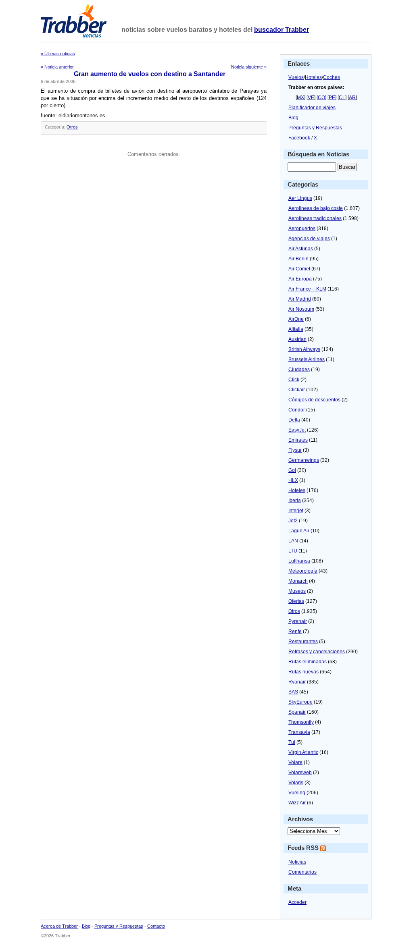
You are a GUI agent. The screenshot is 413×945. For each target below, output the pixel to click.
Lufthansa (299, 561)
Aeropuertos (301, 228)
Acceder (297, 902)
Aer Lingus (300, 198)
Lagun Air (298, 531)
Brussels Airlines (306, 359)
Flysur (295, 450)
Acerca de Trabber (59, 926)
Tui (291, 742)
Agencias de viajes (309, 238)
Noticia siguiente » (249, 66)
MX (300, 97)
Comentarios (302, 872)
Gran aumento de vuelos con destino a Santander (149, 74)
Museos (297, 591)
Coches (331, 77)
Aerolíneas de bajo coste (315, 208)
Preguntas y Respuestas (315, 128)
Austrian (297, 339)
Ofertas (296, 601)
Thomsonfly (301, 722)
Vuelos (296, 77)
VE (311, 97)
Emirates (298, 440)
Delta (294, 420)
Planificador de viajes (312, 107)
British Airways (304, 349)
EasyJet (297, 430)
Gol (292, 470)
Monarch (298, 581)
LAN (293, 541)
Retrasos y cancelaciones (316, 651)
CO (321, 97)
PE (332, 97)
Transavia (299, 732)
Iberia (294, 500)
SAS (293, 692)
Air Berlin (298, 259)
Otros (72, 127)
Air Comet (299, 269)
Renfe (295, 631)
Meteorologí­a (302, 571)
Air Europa (300, 279)
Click (293, 379)
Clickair (296, 390)
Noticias (297, 862)
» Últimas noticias (58, 53)
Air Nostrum (301, 309)
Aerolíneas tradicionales (315, 218)
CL (342, 97)
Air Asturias (300, 248)
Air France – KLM (307, 289)
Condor (296, 410)
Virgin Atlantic (303, 752)
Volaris (295, 782)
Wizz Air (297, 803)
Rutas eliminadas (307, 662)
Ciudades (299, 369)
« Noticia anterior (57, 66)
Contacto (156, 926)
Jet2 (293, 520)
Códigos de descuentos (314, 400)
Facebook (299, 138)
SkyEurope (300, 702)
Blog (293, 117)
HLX (293, 480)
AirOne (296, 319)
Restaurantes (303, 641)
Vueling (296, 792)
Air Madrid (299, 299)
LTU (292, 551)
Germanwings (303, 460)
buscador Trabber (281, 29)
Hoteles (313, 77)
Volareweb (300, 772)
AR (352, 97)
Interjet (295, 510)
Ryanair (297, 682)
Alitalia (295, 329)
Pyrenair (297, 621)
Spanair (297, 712)
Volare (295, 762)
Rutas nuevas (303, 672)
